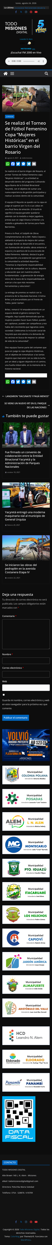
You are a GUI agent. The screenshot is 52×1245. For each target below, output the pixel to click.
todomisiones (27, 158)
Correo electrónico (13, 667)
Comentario (9, 616)
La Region (9, 117)
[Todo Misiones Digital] (5, 73)
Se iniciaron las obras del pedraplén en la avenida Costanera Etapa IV (21, 568)
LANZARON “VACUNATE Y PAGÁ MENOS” (27, 396)
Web (4, 681)
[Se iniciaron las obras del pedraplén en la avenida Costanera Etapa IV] (26, 537)
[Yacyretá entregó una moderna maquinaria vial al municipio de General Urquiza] (26, 484)
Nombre (7, 654)
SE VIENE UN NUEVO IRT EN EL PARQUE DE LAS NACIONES (25, 405)
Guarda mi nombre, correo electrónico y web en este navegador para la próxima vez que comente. (25, 704)
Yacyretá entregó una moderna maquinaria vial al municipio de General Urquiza (25, 515)
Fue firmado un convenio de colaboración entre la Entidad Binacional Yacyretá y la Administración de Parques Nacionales (24, 459)
